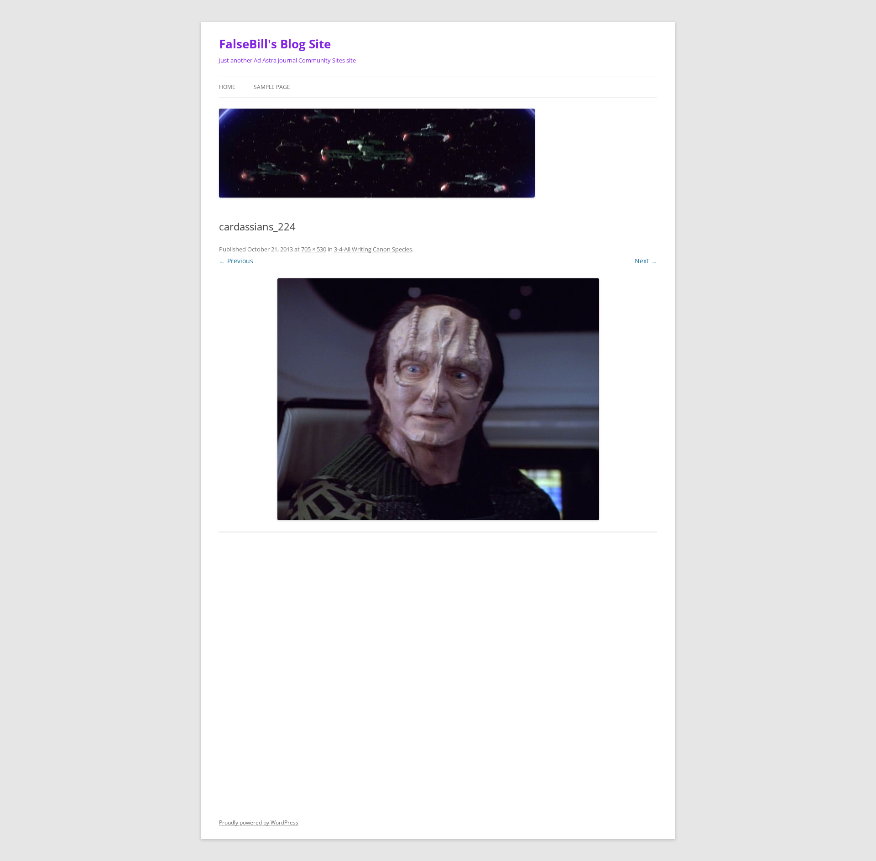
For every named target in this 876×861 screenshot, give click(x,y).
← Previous (236, 260)
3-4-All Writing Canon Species (373, 249)
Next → (646, 260)
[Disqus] (438, 680)
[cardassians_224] (438, 399)
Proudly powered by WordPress (258, 822)
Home (227, 87)
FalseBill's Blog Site (275, 44)
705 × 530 (313, 249)
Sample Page (272, 87)
